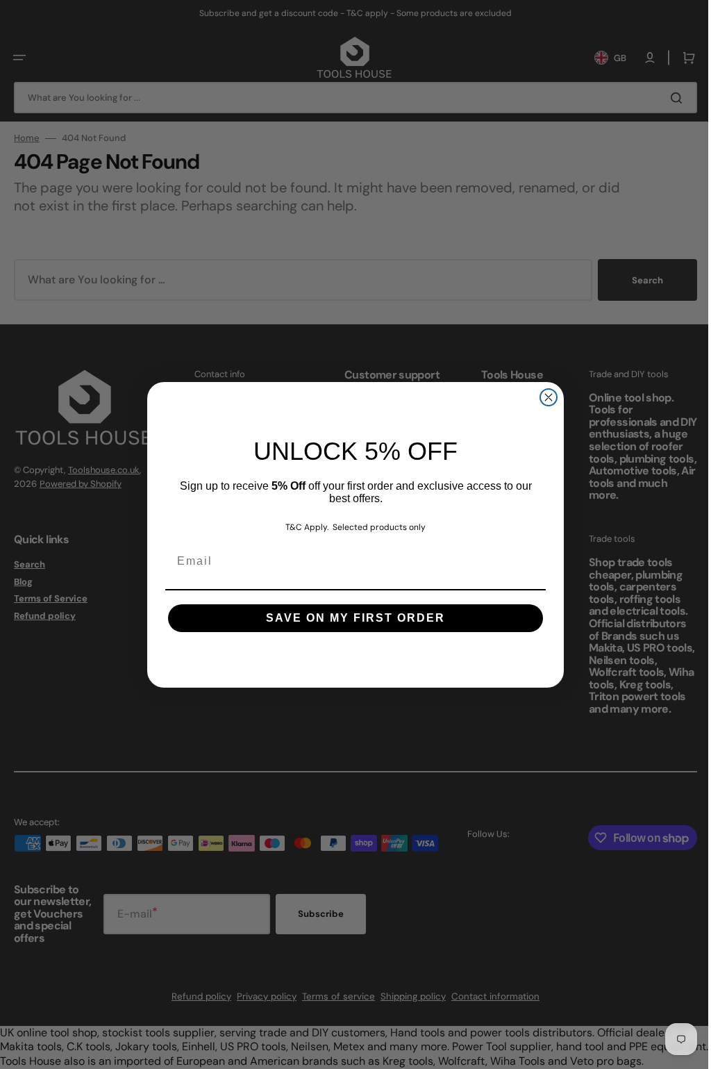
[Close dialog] (543, 397)
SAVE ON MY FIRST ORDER (350, 618)
